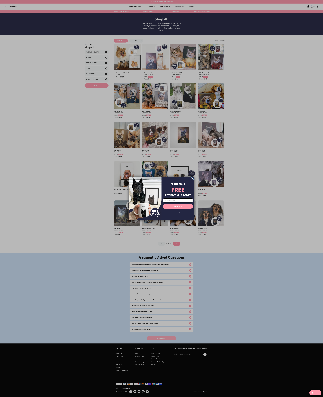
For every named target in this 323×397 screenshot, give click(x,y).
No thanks (178, 213)
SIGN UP (178, 206)
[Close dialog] (192, 178)
